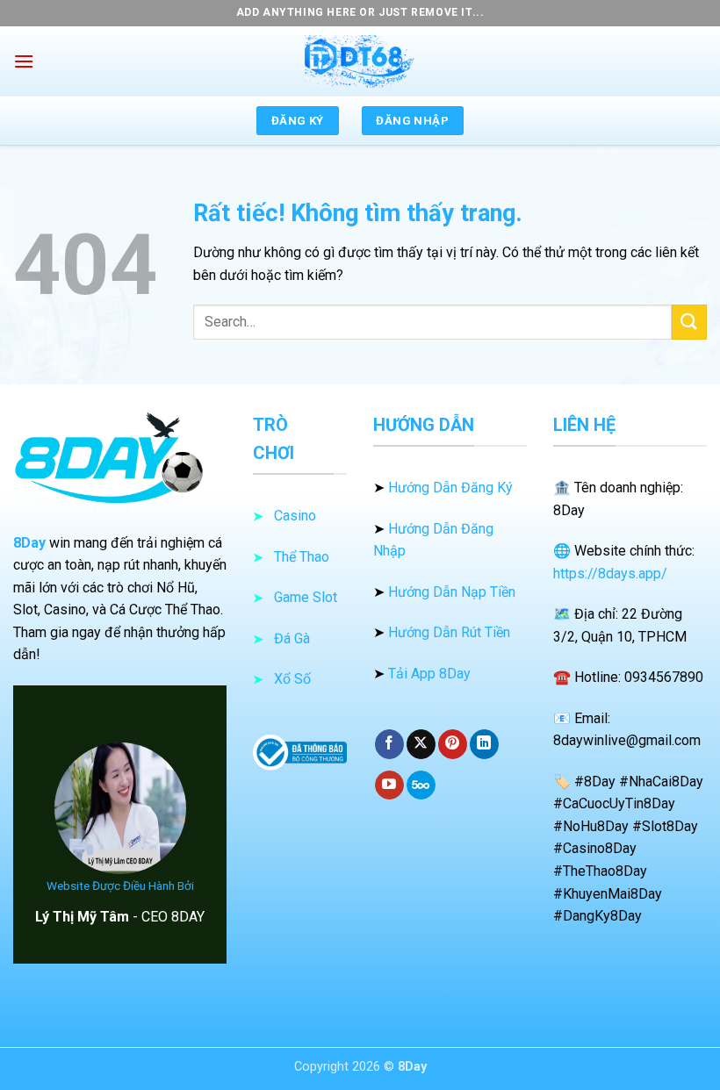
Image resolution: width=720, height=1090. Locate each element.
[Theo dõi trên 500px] (421, 785)
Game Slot (305, 597)
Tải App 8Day (429, 673)
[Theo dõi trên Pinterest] (452, 744)
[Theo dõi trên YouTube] (389, 785)
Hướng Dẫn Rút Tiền (449, 632)
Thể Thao (301, 557)
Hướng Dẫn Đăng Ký (450, 487)
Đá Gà (292, 638)
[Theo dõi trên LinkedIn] (484, 744)
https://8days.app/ (610, 573)
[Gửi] (689, 322)
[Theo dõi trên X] (421, 744)
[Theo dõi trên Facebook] (389, 744)
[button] (23, 60)
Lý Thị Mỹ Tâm (82, 916)
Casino (295, 515)
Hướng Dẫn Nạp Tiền (451, 592)
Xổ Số (292, 678)
